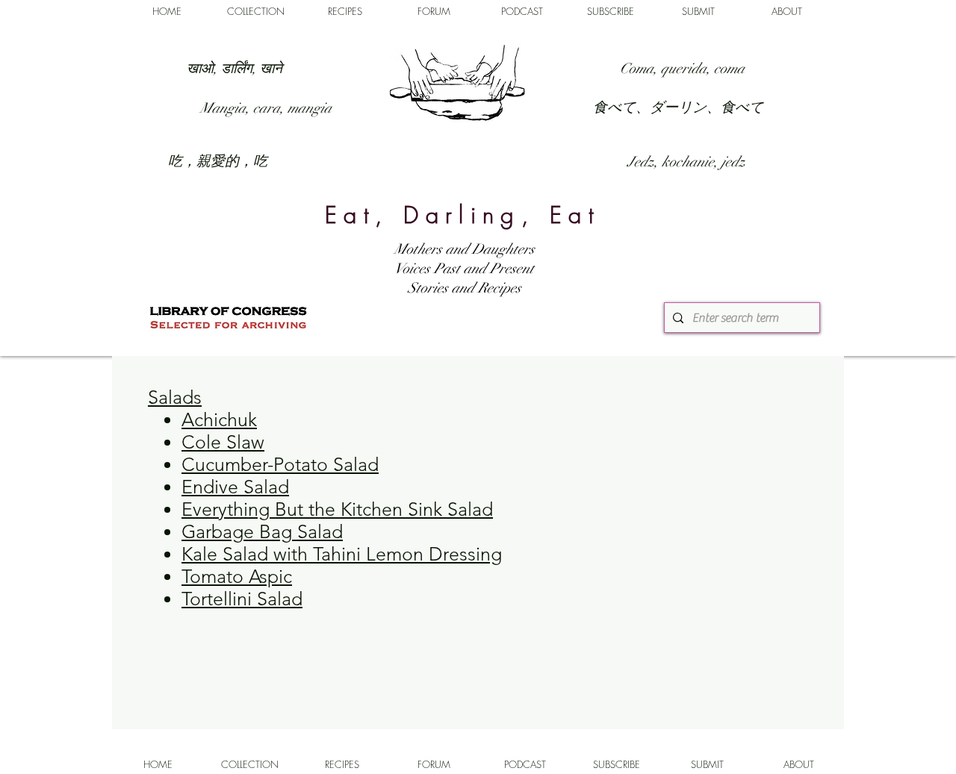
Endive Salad (235, 486)
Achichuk (219, 419)
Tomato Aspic (236, 576)
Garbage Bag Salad (262, 531)
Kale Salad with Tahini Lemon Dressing (341, 554)
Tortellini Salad (241, 598)
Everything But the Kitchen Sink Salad (337, 509)
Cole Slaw (222, 442)
